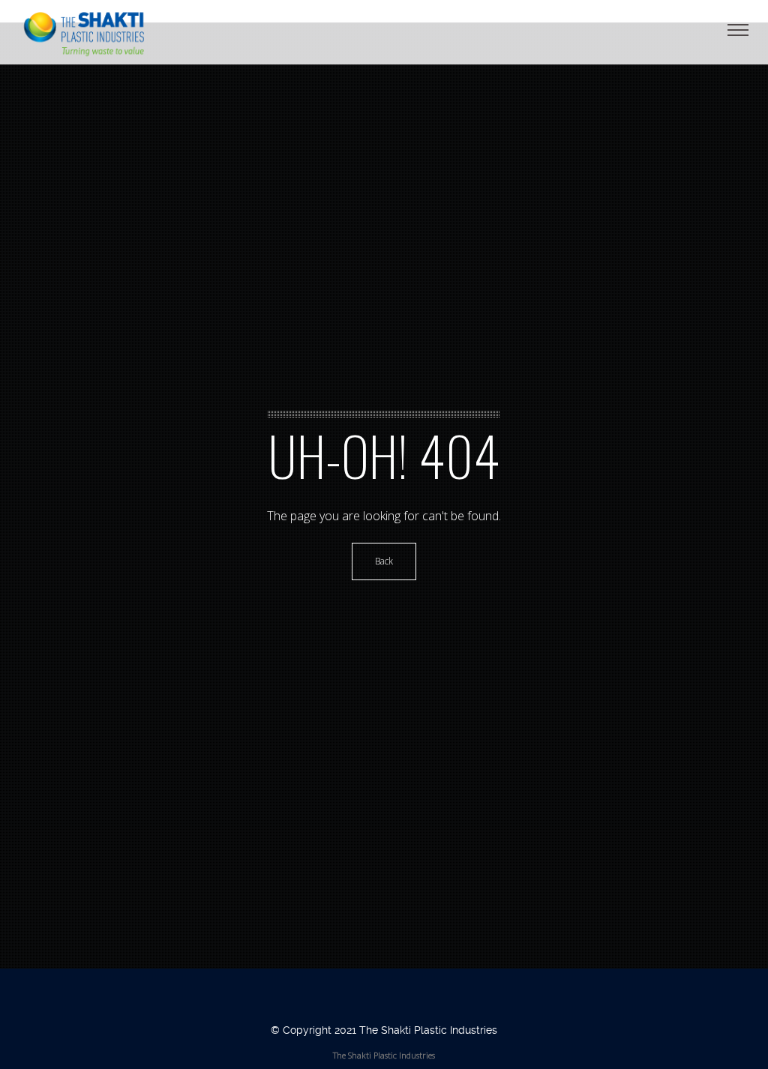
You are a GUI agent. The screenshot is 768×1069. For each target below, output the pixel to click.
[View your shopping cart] (719, 30)
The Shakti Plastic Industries (384, 1055)
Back (384, 561)
